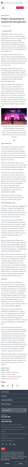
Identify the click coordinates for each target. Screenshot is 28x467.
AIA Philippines (6, 410)
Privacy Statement (12, 424)
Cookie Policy (14, 458)
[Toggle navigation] (26, 8)
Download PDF (7, 31)
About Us (3, 396)
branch (7, 3)
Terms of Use (4, 424)
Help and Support (6, 404)
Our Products (5, 392)
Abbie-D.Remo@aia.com (11, 378)
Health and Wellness (7, 400)
